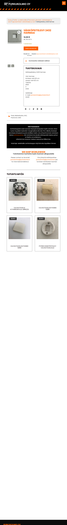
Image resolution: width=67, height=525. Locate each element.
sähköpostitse (18, 135)
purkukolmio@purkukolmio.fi (40, 95)
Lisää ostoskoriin (30, 48)
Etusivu (10, 20)
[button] (64, 3)
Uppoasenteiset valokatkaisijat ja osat (23, 22)
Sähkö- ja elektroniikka (20, 20)
